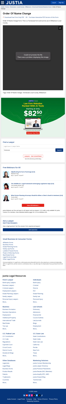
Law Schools (37, 307)
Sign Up (61, 2)
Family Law (36, 296)
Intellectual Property (9, 318)
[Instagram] (32, 395)
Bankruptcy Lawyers (9, 282)
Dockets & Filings (8, 353)
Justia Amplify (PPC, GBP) (41, 374)
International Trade (9, 320)
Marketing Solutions (40, 360)
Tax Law (5, 326)
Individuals (37, 280)
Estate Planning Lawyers (10, 294)
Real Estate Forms (8, 255)
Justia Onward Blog (39, 377)
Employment (7, 315)
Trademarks (6, 377)
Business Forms (8, 245)
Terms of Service (43, 399)
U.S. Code (6, 339)
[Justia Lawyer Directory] (42, 395)
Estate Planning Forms (10, 247)
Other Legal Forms (9, 259)
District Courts (7, 350)
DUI (34, 291)
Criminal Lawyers (8, 288)
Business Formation (9, 309)
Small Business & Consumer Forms (17, 239)
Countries (6, 380)
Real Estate (6, 323)
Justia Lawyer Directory (40, 366)
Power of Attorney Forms (11, 253)
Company (29, 399)
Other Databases (9, 360)
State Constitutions (39, 336)
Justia (2, 7)
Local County (20, 7)
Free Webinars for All (11, 168)
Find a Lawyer (8, 142)
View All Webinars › (33, 205)
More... (5, 302)
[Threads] (34, 395)
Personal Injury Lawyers (10, 299)
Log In (54, 2)
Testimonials (37, 380)
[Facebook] (29, 395)
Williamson (28, 7)
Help (34, 399)
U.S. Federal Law (9, 333)
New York (36, 350)
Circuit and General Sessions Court (41, 7)
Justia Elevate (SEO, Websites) (42, 371)
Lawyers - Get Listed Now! (33, 156)
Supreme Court (7, 345)
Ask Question (33, 230)
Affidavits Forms (8, 242)
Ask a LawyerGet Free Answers (10, 222)
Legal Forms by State (9, 257)
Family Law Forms (8, 249)
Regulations (6, 342)
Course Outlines (38, 318)
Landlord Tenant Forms (10, 251)
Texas (35, 353)
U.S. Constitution (8, 336)
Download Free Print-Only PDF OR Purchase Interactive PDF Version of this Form (31, 17)
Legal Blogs (6, 366)
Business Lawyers (8, 285)
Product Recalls (7, 371)
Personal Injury (38, 299)
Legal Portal (21, 399)
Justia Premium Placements (42, 369)
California (36, 345)
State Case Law (38, 342)
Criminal (35, 285)
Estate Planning (38, 294)
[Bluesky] (37, 395)
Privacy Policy (53, 399)
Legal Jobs (6, 363)
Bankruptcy (36, 282)
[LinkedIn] (24, 395)
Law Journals (37, 320)
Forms (7, 7)
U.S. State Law (38, 333)
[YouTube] (27, 395)
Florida (35, 347)
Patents (5, 374)
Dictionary (36, 309)
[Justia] (14, 2)
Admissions (36, 312)
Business (6, 307)
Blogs (35, 323)
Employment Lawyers (9, 291)
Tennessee (13, 7)
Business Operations (9, 312)
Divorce (35, 288)
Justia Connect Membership (42, 363)
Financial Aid (37, 315)
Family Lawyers (7, 296)
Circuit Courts (7, 347)
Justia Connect (11, 399)
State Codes (37, 339)
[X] (39, 395)
